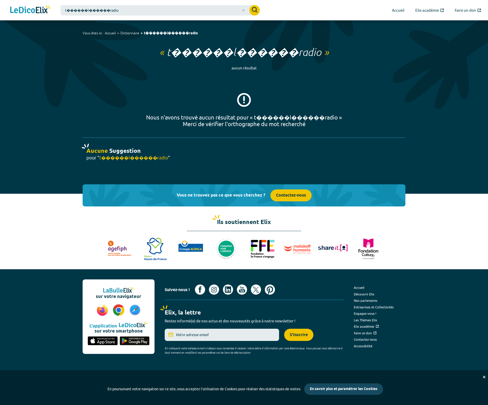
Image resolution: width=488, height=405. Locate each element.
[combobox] (160, 10)
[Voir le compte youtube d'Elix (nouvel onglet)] (242, 289)
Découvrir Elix (364, 294)
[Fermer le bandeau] (484, 377)
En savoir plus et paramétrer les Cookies (343, 389)
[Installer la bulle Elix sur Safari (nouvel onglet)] (135, 310)
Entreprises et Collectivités (374, 307)
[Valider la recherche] (254, 10)
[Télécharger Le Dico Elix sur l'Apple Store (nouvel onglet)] (103, 341)
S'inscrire (299, 335)
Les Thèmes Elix (365, 320)
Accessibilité (363, 346)
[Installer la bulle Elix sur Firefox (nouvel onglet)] (103, 310)
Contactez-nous (291, 195)
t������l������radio (171, 33)
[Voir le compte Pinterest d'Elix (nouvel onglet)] (270, 289)
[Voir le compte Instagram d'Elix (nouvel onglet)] (214, 289)
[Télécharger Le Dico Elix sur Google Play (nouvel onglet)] (135, 341)
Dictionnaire (129, 33)
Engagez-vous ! (365, 313)
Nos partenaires (365, 300)
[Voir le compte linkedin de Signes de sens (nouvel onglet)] (228, 289)
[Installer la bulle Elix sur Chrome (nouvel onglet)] (119, 310)
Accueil (110, 33)
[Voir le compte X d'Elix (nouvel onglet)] (256, 289)
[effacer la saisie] (243, 10)
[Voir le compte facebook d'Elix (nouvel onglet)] (200, 289)
